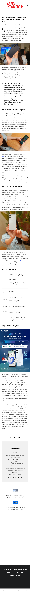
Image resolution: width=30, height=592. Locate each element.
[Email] (19, 437)
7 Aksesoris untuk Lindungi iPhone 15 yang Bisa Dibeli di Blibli (15, 507)
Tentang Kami (7, 569)
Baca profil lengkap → (15, 474)
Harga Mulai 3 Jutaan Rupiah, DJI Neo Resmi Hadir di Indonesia (15, 496)
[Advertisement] (15, 543)
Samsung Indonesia (11, 28)
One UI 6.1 (23, 261)
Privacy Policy (11, 572)
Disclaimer (20, 572)
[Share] (6, 437)
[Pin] (14, 437)
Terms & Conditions (15, 575)
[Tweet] (10, 437)
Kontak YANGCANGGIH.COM (19, 569)
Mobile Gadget (13, 24)
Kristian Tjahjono (5, 24)
